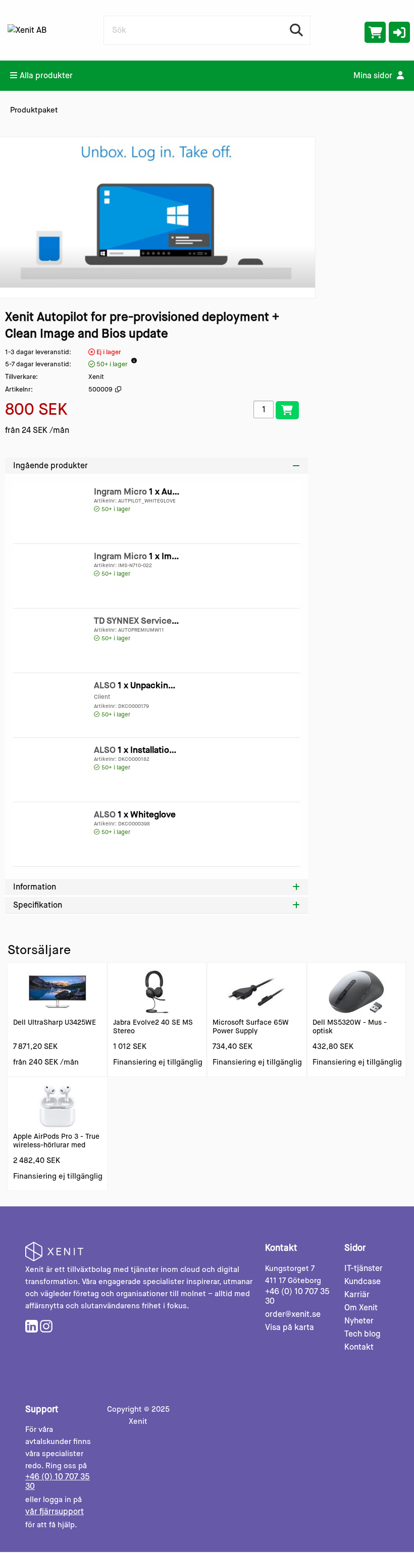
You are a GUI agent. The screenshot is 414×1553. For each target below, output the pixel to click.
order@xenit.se (293, 1314)
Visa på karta (289, 1327)
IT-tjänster (363, 1268)
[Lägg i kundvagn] (287, 410)
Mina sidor (373, 75)
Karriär (357, 1294)
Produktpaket (34, 109)
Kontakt (359, 1347)
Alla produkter (46, 75)
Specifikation (37, 905)
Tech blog (362, 1334)
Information (34, 887)
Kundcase (362, 1281)
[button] (399, 32)
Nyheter (359, 1320)
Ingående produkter (50, 465)
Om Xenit (361, 1307)
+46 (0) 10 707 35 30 (297, 1296)
